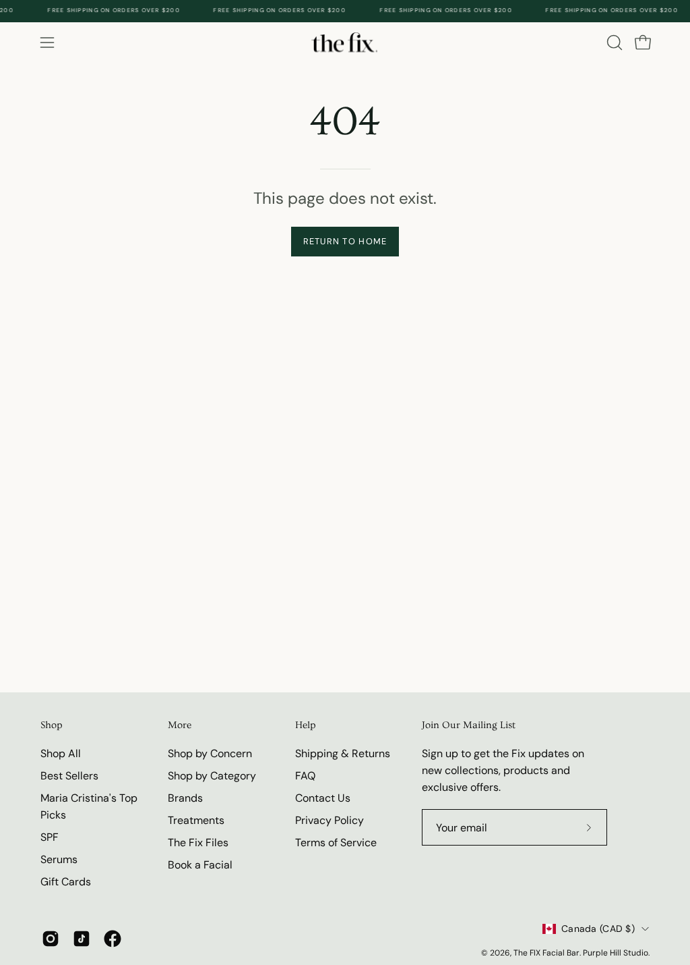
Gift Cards (65, 882)
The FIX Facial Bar (546, 952)
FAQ (305, 776)
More (179, 725)
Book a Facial (200, 865)
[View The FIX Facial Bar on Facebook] (112, 939)
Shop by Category (212, 776)
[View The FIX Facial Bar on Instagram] (50, 939)
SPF (49, 837)
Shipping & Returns (342, 753)
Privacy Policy (329, 820)
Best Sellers (69, 776)
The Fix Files (198, 842)
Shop (51, 725)
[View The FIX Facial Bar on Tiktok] (81, 939)
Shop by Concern (210, 753)
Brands (185, 798)
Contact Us (322, 798)
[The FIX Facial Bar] (345, 42)
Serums (58, 859)
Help (305, 725)
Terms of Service (336, 842)
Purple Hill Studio (615, 952)
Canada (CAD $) (598, 928)
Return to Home (345, 241)
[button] (613, 42)
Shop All (60, 753)
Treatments (196, 820)
